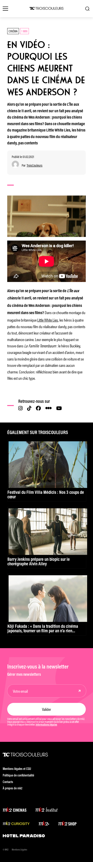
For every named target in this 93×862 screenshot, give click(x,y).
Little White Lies (47, 320)
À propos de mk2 (12, 788)
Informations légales (46, 725)
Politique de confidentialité (18, 775)
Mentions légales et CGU (17, 769)
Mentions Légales (19, 850)
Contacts (8, 782)
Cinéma (13, 31)
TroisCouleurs (34, 165)
